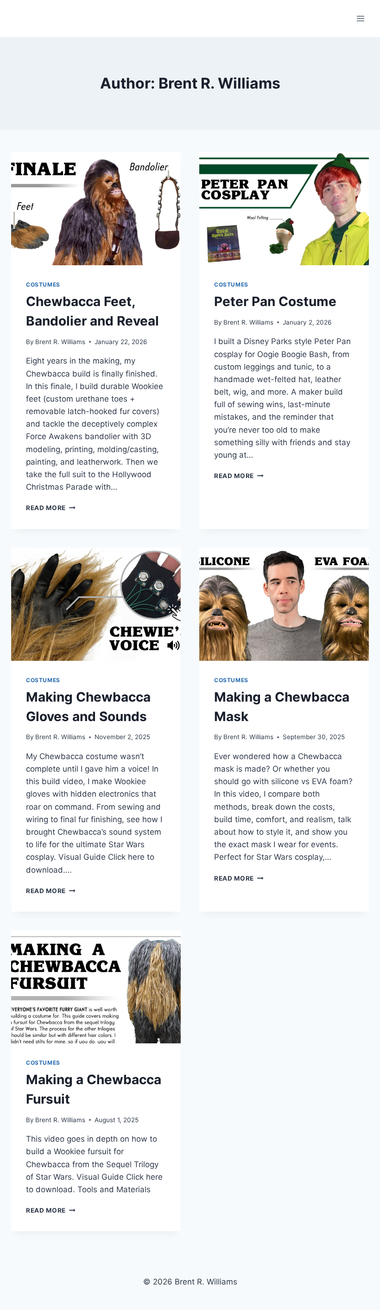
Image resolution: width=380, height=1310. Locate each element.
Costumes (43, 284)
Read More (51, 507)
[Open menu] (360, 18)
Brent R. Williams (60, 341)
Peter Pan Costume (275, 301)
